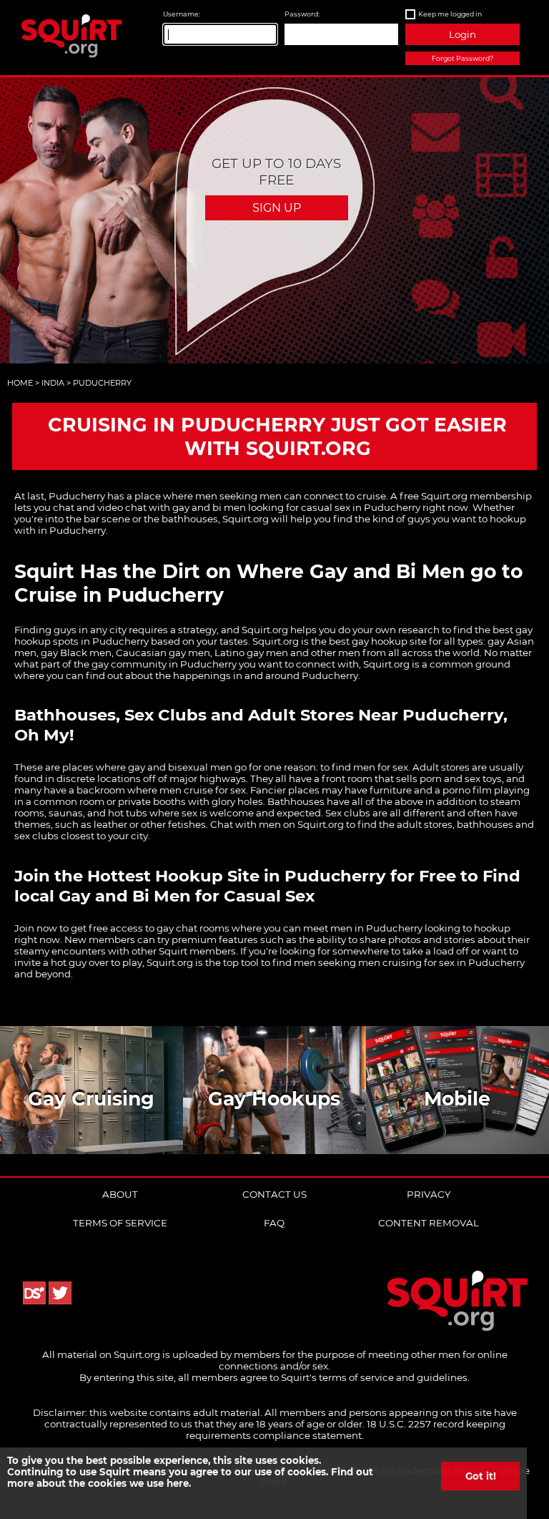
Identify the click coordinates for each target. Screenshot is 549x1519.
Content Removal (428, 1223)
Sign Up (276, 208)
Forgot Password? (462, 58)
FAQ (274, 1223)
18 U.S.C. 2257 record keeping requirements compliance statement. (345, 1429)
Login (462, 34)
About (120, 1194)
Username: (181, 14)
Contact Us (274, 1194)
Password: (302, 14)
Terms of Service (120, 1223)
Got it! (480, 1476)
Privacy (428, 1194)
